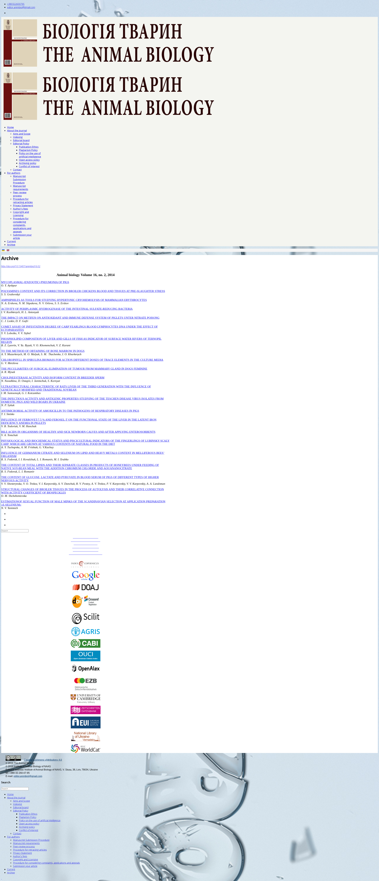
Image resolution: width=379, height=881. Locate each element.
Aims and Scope (21, 133)
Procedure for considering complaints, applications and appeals (22, 225)
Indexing (18, 137)
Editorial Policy (21, 143)
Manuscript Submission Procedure (19, 179)
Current (11, 241)
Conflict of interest (29, 166)
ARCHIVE (85, 557)
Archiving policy (27, 163)
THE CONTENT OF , (80, 477)
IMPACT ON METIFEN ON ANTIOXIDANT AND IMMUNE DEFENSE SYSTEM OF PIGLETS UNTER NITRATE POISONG (83, 317)
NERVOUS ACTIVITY (15, 480)
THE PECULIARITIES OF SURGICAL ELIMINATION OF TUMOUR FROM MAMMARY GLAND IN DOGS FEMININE (74, 368)
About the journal (17, 130)
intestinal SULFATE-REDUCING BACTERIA (102, 308)
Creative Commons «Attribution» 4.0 (43, 760)
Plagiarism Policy (28, 150)
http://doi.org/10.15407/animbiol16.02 (20, 266)
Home (10, 127)
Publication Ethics (28, 146)
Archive (11, 244)
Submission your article (25, 866)
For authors (13, 173)
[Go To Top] (1, 878)
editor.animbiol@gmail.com (21, 7)
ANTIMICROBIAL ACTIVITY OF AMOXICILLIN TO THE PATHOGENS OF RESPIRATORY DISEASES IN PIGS (70, 410)
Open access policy (29, 160)
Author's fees (20, 208)
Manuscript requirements (20, 187)
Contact (17, 169)
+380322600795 (15, 4)
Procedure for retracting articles (23, 200)
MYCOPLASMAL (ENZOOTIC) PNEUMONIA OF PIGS (35, 282)
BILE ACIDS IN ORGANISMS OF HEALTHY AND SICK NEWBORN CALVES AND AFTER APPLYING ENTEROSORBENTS (78, 431)
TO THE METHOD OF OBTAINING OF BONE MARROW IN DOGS (43, 350)
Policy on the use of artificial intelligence (30, 155)
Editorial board (21, 140)
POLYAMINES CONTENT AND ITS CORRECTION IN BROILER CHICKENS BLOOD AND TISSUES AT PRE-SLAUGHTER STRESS (83, 291)
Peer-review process (19, 194)
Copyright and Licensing (21, 213)
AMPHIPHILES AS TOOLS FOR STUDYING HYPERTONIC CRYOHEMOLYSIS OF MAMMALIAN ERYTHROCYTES (74, 300)
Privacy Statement (23, 205)
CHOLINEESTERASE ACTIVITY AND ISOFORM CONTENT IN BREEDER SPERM (52, 377)
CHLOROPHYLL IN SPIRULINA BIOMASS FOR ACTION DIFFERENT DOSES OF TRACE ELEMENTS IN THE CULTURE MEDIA (82, 359)
